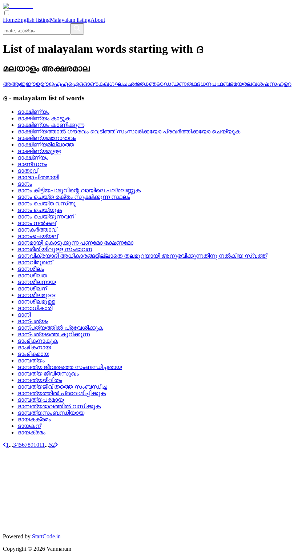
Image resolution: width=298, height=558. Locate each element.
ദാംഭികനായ (34, 347)
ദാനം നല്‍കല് (36, 223)
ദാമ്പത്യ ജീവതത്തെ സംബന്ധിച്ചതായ (69, 367)
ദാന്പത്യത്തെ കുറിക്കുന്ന (53, 334)
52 (52, 445)
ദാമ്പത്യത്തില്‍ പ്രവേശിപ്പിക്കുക (61, 393)
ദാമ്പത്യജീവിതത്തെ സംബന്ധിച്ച (62, 387)
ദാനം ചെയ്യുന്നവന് (45, 216)
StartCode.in (46, 536)
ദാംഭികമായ (33, 354)
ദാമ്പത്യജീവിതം (39, 380)
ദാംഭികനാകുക (37, 341)
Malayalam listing (70, 20)
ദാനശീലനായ (36, 282)
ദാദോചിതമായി (38, 177)
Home (10, 20)
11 (42, 445)
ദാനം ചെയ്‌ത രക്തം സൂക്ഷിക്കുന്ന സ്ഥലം (73, 197)
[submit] (77, 29)
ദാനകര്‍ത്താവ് (36, 229)
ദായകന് (29, 426)
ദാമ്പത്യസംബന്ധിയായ (50, 413)
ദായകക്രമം (34, 419)
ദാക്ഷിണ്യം (33, 112)
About (97, 20)
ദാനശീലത (32, 275)
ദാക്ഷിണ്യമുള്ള (39, 151)
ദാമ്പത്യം (31, 360)
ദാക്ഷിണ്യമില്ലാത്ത (45, 144)
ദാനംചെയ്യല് (37, 236)
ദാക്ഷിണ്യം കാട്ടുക (43, 118)
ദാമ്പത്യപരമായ (40, 400)
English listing (33, 20)
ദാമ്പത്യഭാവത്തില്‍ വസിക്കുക (59, 406)
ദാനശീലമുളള (36, 295)
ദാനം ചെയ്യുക (39, 210)
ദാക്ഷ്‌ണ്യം (32, 157)
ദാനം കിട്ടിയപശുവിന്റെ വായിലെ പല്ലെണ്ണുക (79, 190)
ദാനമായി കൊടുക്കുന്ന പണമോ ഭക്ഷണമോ (75, 243)
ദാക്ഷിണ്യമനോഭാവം (46, 138)
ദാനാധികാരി (34, 308)
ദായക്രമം (31, 432)
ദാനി (24, 315)
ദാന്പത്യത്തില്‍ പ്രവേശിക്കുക (60, 328)
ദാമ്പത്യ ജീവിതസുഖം (48, 373)
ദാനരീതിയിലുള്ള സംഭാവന (54, 249)
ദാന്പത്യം (32, 321)
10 (36, 445)
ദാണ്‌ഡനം (32, 164)
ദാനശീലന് (32, 288)
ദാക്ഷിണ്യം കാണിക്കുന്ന (50, 125)
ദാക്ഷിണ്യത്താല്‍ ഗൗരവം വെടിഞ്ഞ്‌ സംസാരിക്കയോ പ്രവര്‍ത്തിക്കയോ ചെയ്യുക (128, 131)
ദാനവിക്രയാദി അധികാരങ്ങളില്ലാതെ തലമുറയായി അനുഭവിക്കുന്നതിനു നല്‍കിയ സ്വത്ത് (142, 256)
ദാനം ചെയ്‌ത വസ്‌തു (46, 203)
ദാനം (24, 184)
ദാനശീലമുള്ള (36, 301)
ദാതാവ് (27, 171)
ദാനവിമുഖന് (34, 262)
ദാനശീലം (30, 269)
